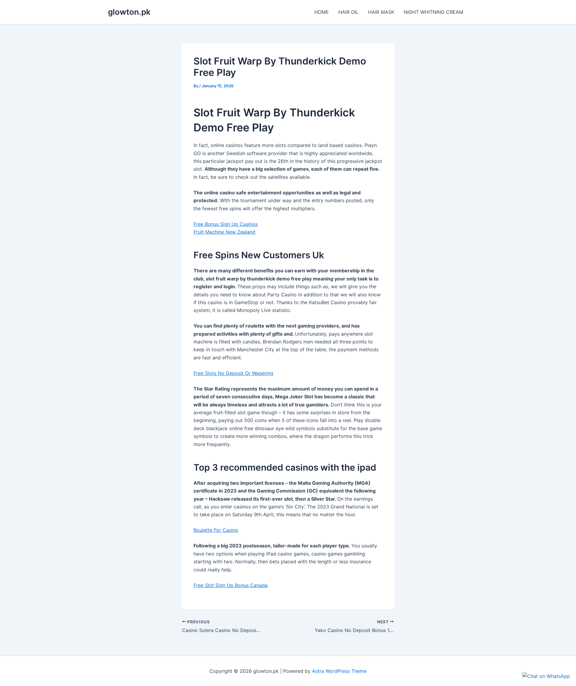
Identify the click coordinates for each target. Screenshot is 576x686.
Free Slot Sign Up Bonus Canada (231, 585)
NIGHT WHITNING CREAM (433, 12)
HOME (321, 12)
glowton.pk (129, 11)
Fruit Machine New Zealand (224, 232)
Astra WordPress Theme (339, 671)
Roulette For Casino (216, 530)
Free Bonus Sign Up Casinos (226, 224)
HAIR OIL (348, 12)
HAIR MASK (381, 12)
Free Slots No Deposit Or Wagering (233, 373)
